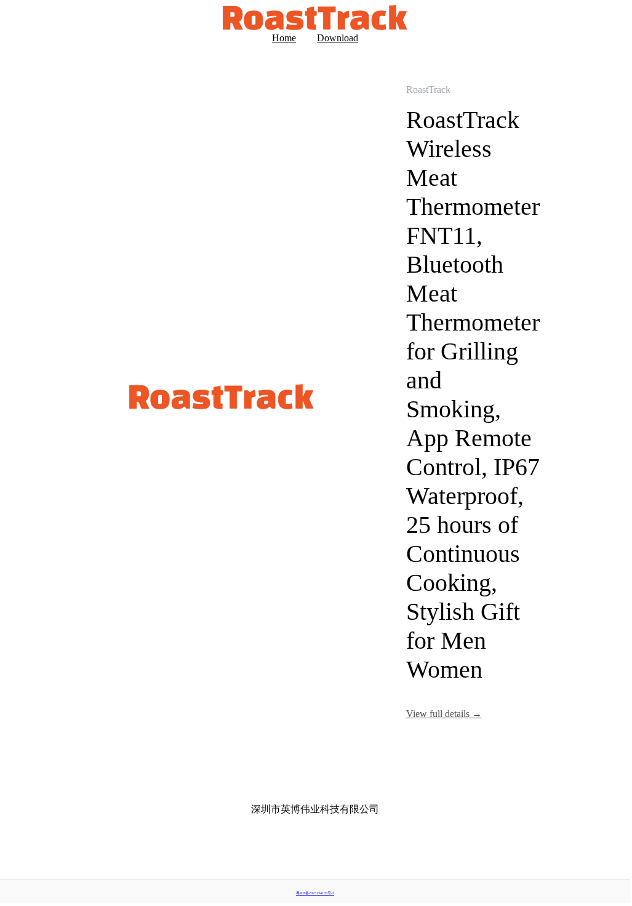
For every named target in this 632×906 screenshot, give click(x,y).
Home (284, 38)
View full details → (444, 713)
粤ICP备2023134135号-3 (315, 893)
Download (337, 38)
